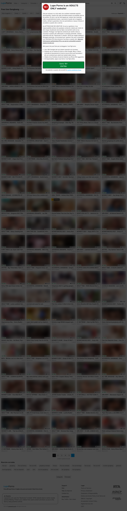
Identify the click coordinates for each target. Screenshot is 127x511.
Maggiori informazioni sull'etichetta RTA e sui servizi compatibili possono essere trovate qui (63, 41)
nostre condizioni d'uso (74, 70)
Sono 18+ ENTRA (63, 65)
